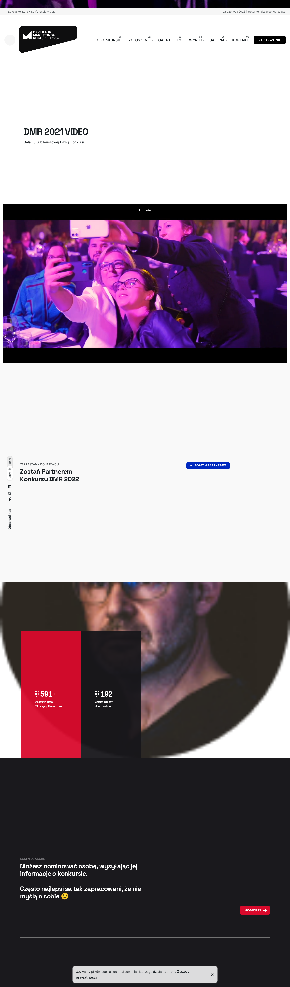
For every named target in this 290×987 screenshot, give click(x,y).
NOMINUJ (252, 910)
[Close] (212, 975)
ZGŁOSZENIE (270, 40)
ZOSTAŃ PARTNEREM (210, 465)
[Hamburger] (9, 40)
